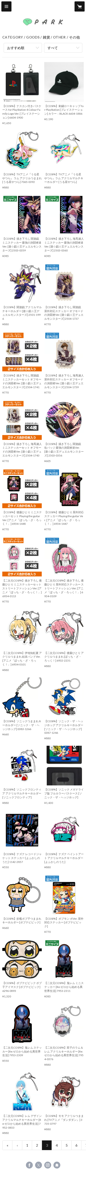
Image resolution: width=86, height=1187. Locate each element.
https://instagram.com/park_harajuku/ (47, 1165)
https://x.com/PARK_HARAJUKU (38, 1165)
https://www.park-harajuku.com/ (56, 1165)
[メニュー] (6, 6)
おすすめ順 (15, 48)
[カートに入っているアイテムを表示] (80, 6)
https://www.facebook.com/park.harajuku (29, 1165)
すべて (52, 48)
